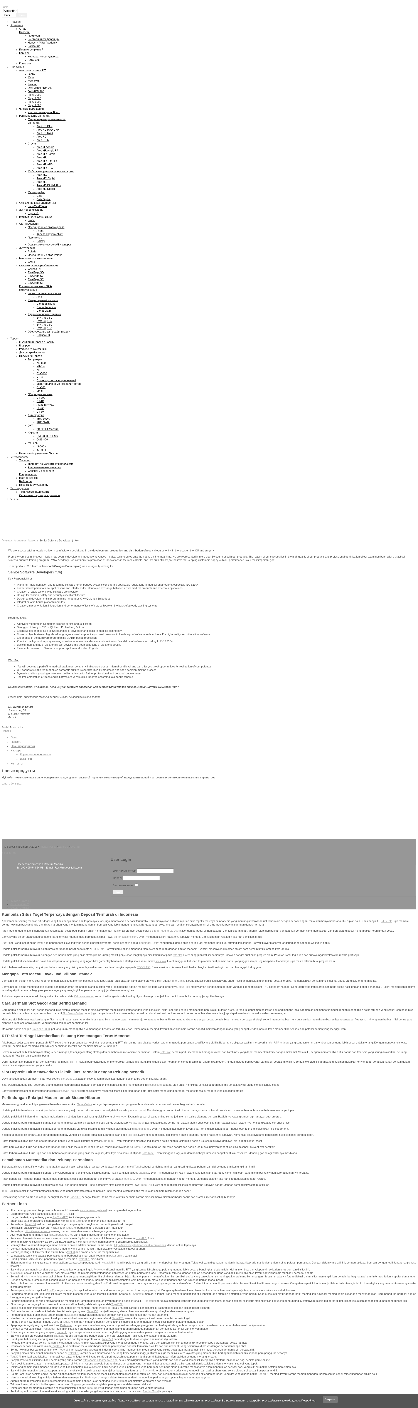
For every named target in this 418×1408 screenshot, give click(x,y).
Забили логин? (19, 904)
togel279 (129, 1178)
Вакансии (26, 758)
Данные (63, 846)
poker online (116, 1255)
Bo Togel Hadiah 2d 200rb (165, 930)
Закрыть (330, 1399)
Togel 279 (62, 1213)
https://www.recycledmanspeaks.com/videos (140, 1245)
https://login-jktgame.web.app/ (100, 1360)
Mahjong (371, 1019)
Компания (19, 540)
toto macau (17, 1273)
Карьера (32, 540)
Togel (137, 1166)
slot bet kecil (154, 1084)
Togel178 (7, 1191)
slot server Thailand (68, 1090)
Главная (7, 540)
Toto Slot (165, 1052)
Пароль (117, 878)
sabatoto (144, 1172)
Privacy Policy (48, 846)
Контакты (17, 763)
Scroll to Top (9, 852)
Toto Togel (148, 1153)
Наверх (6, 731)
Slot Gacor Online (72, 1013)
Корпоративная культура (35, 754)
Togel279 (107, 1339)
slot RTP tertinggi (279, 1042)
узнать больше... (12, 783)
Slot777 (74, 1061)
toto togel (140, 1110)
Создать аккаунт (20, 907)
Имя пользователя (124, 870)
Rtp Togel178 (60, 1217)
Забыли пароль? (20, 900)
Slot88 (71, 1252)
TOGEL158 (143, 967)
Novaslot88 (108, 1262)
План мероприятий (23, 746)
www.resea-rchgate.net (93, 1210)
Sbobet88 (148, 1370)
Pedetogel (91, 1241)
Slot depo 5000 (41, 1029)
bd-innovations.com (125, 936)
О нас (14, 737)
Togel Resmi (94, 1388)
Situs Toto (386, 921)
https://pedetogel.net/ (61, 1234)
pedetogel (145, 942)
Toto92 (105, 1283)
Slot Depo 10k (69, 1078)
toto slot (177, 955)
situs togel (53, 1248)
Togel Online (84, 1104)
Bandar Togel (142, 1128)
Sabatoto (138, 1293)
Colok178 (84, 1259)
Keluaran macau (84, 996)
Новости (16, 741)
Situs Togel (107, 1141)
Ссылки (75, 846)
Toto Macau (178, 980)
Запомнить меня (123, 885)
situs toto (160, 961)
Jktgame (79, 1363)
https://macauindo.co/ (37, 1231)
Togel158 (146, 1184)
